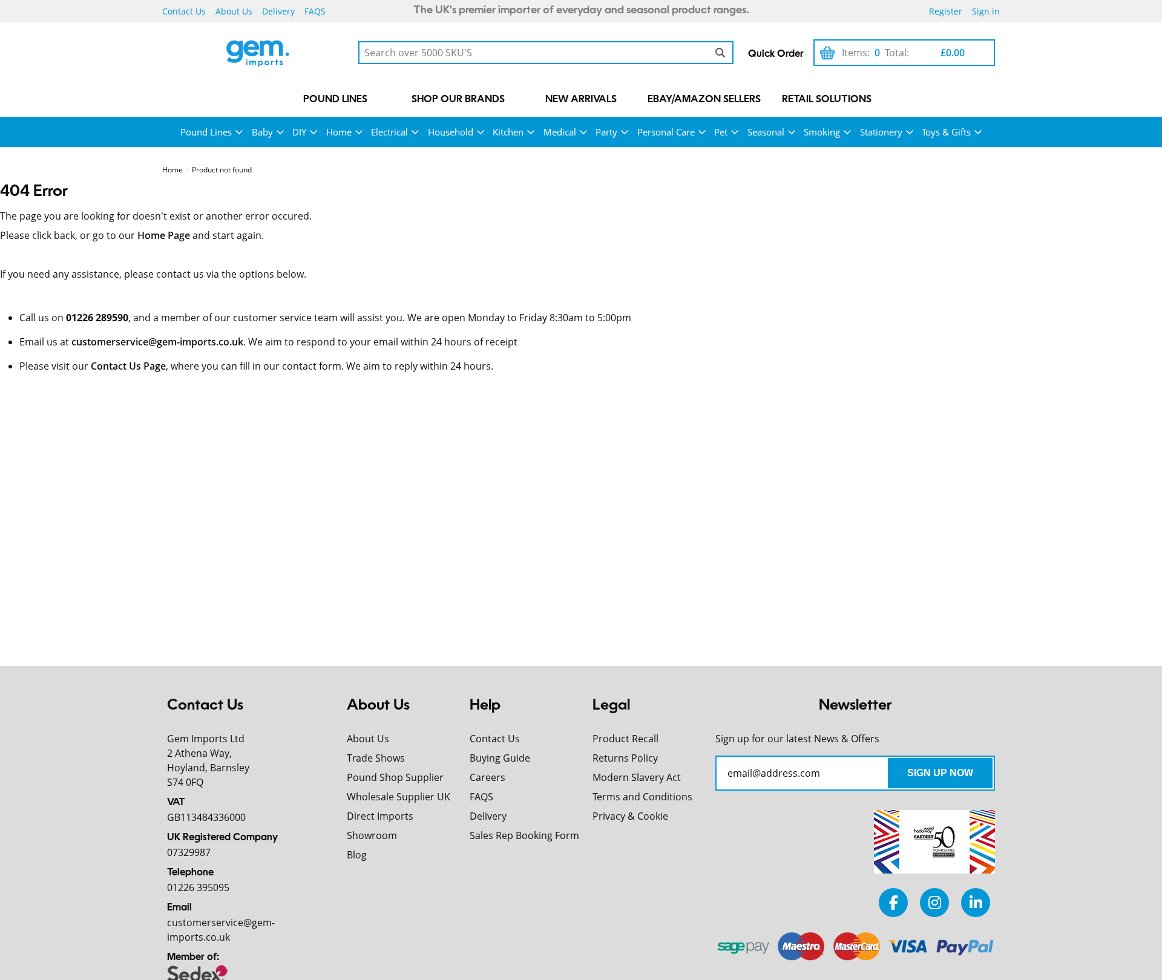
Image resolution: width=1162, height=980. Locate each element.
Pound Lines (335, 100)
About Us (233, 11)
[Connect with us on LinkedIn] (975, 902)
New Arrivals (581, 100)
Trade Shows (376, 758)
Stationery (881, 132)
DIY (299, 132)
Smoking (822, 132)
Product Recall (625, 738)
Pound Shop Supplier (395, 777)
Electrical (389, 132)
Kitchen (508, 132)
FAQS (315, 11)
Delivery (278, 11)
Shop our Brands (458, 100)
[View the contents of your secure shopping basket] (827, 53)
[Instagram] (934, 902)
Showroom (372, 835)
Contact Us (184, 11)
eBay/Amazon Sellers (704, 100)
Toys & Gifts (946, 132)
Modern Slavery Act (636, 777)
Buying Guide (500, 758)
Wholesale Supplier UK (398, 796)
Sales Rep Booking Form (524, 835)
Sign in (986, 11)
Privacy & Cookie (630, 816)
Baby (262, 132)
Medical (559, 132)
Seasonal (765, 132)
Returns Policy (625, 758)
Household (450, 132)
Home (339, 132)
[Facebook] (893, 902)
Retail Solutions (827, 100)
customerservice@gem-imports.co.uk (157, 341)
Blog (357, 854)
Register (945, 11)
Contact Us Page (128, 366)
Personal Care (666, 132)
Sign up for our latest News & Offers (797, 738)
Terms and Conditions (642, 796)
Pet (720, 132)
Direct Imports (380, 816)
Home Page (163, 235)
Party (606, 132)
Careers (487, 777)
